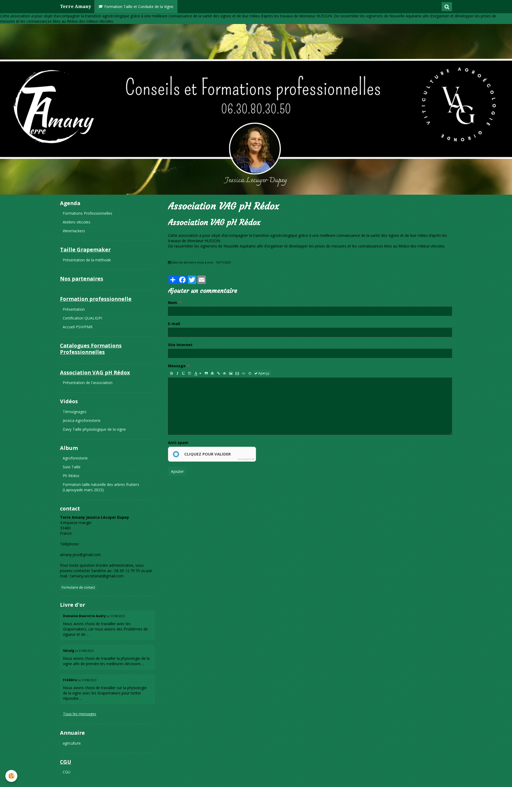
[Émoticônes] (250, 373)
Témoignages (74, 411)
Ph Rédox (71, 475)
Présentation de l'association (88, 382)
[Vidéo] (237, 373)
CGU (66, 771)
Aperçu (263, 373)
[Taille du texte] (189, 373)
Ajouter (177, 471)
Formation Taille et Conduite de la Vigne (138, 6)
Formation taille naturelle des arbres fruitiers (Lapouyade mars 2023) (101, 487)
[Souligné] (183, 373)
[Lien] (218, 373)
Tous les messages (79, 713)
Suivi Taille (72, 466)
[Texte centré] (212, 373)
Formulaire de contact (78, 587)
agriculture (72, 743)
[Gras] (171, 373)
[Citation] (206, 373)
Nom (172, 302)
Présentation (74, 309)
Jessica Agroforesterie (82, 420)
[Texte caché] (224, 373)
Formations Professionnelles (87, 213)
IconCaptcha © (246, 459)
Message (177, 365)
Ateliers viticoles (76, 222)
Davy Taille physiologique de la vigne (94, 429)
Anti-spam (178, 442)
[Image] (230, 373)
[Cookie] (11, 776)
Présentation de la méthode (87, 259)
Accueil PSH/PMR (78, 326)
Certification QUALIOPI (82, 318)
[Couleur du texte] (198, 373)
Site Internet (180, 344)
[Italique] (177, 373)
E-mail (174, 323)
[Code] (243, 373)
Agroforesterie (75, 458)
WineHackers (74, 230)
